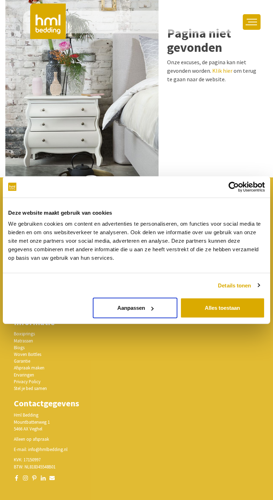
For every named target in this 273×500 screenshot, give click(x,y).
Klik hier (222, 70)
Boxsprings (24, 333)
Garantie (22, 361)
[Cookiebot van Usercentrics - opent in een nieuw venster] (234, 186)
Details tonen (234, 285)
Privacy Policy (27, 381)
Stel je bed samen (30, 388)
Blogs (19, 347)
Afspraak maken (29, 367)
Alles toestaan (222, 308)
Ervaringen (24, 375)
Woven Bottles (27, 354)
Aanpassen (131, 308)
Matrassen (23, 341)
